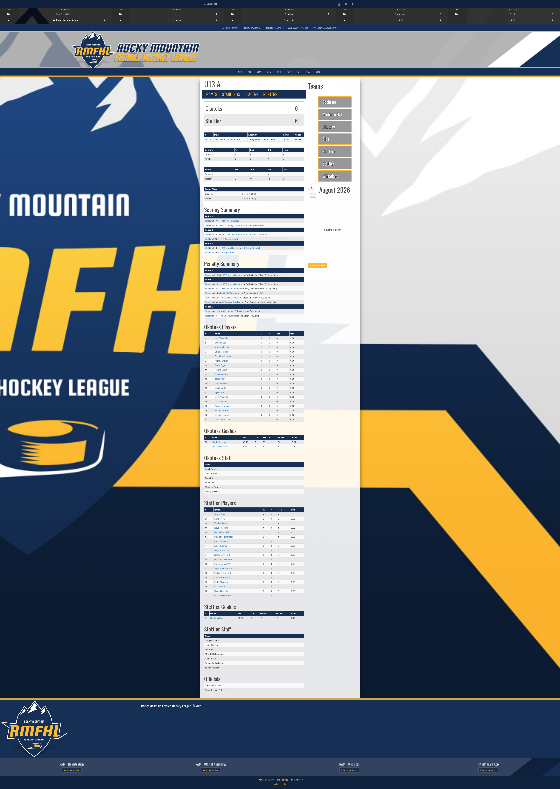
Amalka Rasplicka (223, 419)
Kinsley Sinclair (221, 523)
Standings (231, 94)
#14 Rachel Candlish (250, 247)
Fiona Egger (220, 365)
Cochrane (329, 102)
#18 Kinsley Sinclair (255, 225)
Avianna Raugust (223, 405)
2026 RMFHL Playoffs (275, 27)
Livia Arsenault (221, 396)
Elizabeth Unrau (222, 414)
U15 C (298, 71)
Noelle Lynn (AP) (222, 554)
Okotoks (209, 275)
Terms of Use (282, 779)
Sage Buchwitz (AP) (223, 568)
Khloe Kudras (220, 545)
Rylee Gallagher (221, 590)
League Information (230, 27)
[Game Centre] (56, 18)
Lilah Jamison (221, 383)
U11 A (240, 71)
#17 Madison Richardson (257, 234)
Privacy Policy (296, 779)
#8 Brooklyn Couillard (232, 275)
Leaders (251, 94)
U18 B (318, 71)
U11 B (249, 71)
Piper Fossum (221, 369)
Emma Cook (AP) (222, 563)
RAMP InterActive (266, 779)
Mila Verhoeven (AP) (223, 559)
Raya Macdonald (222, 550)
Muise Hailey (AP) (222, 572)
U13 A (259, 71)
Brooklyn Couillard (223, 356)
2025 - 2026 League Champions (325, 27)
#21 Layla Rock (233, 234)
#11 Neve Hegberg (230, 220)
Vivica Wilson (221, 401)
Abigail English (221, 360)
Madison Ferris (222, 347)
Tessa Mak (220, 378)
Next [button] (558, 16)
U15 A (279, 71)
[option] (56, 16)
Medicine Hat (332, 114)
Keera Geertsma (222, 577)
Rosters (270, 94)
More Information (71, 769)
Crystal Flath (220, 586)
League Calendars (252, 27)
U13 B (269, 71)
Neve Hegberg (221, 527)
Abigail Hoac (220, 514)
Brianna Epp (220, 342)
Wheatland (330, 176)
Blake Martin (220, 387)
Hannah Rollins (222, 410)
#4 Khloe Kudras (228, 315)
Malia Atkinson (221, 581)
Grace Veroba (221, 374)
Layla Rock (219, 518)
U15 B (289, 71)
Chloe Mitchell (221, 351)
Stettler (208, 220)
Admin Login (280, 784)
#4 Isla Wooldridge (231, 293)
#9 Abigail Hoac (233, 225)
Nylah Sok (219, 392)
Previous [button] (1, 16)
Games (211, 94)
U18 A (308, 71)
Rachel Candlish (221, 532)
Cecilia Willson (221, 541)
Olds (326, 139)
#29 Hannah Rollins (232, 311)
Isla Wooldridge (222, 338)
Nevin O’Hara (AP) (222, 595)
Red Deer (329, 151)
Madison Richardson (223, 536)
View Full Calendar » (317, 265)
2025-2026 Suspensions (298, 27)
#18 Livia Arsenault (230, 297)
